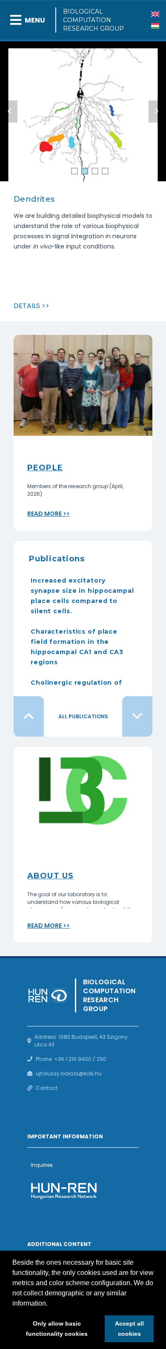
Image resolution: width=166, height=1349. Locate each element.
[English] (155, 14)
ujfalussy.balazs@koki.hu (69, 1073)
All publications (83, 716)
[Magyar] (155, 26)
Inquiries (42, 1165)
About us (50, 875)
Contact (46, 1088)
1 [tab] (75, 171)
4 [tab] (105, 171)
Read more (44, 513)
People (45, 467)
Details (27, 306)
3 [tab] (95, 171)
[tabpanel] (83, 123)
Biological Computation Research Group (93, 20)
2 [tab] (85, 171)
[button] (50, 1304)
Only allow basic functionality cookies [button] (57, 1328)
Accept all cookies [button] (129, 1328)
